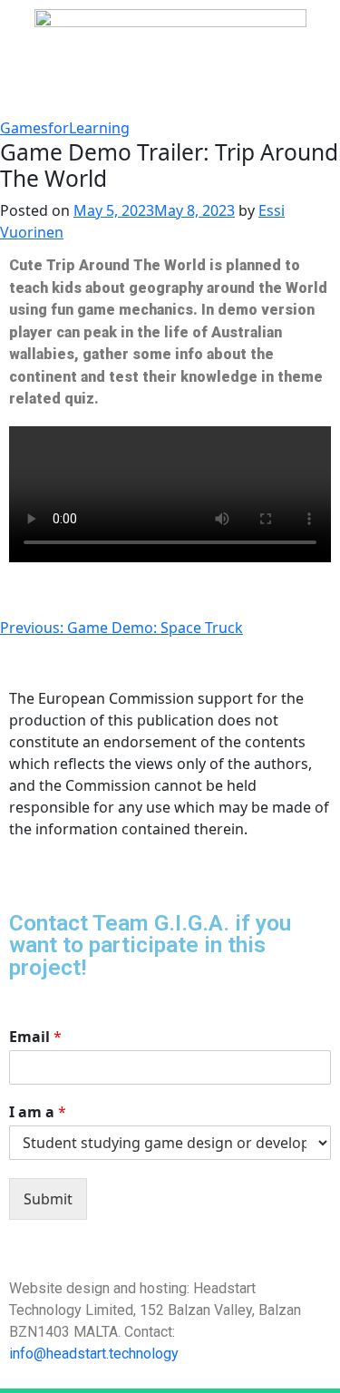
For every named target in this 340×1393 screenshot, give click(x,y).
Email (35, 1037)
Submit (48, 1199)
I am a (37, 1112)
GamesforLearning (65, 128)
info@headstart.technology (94, 1353)
